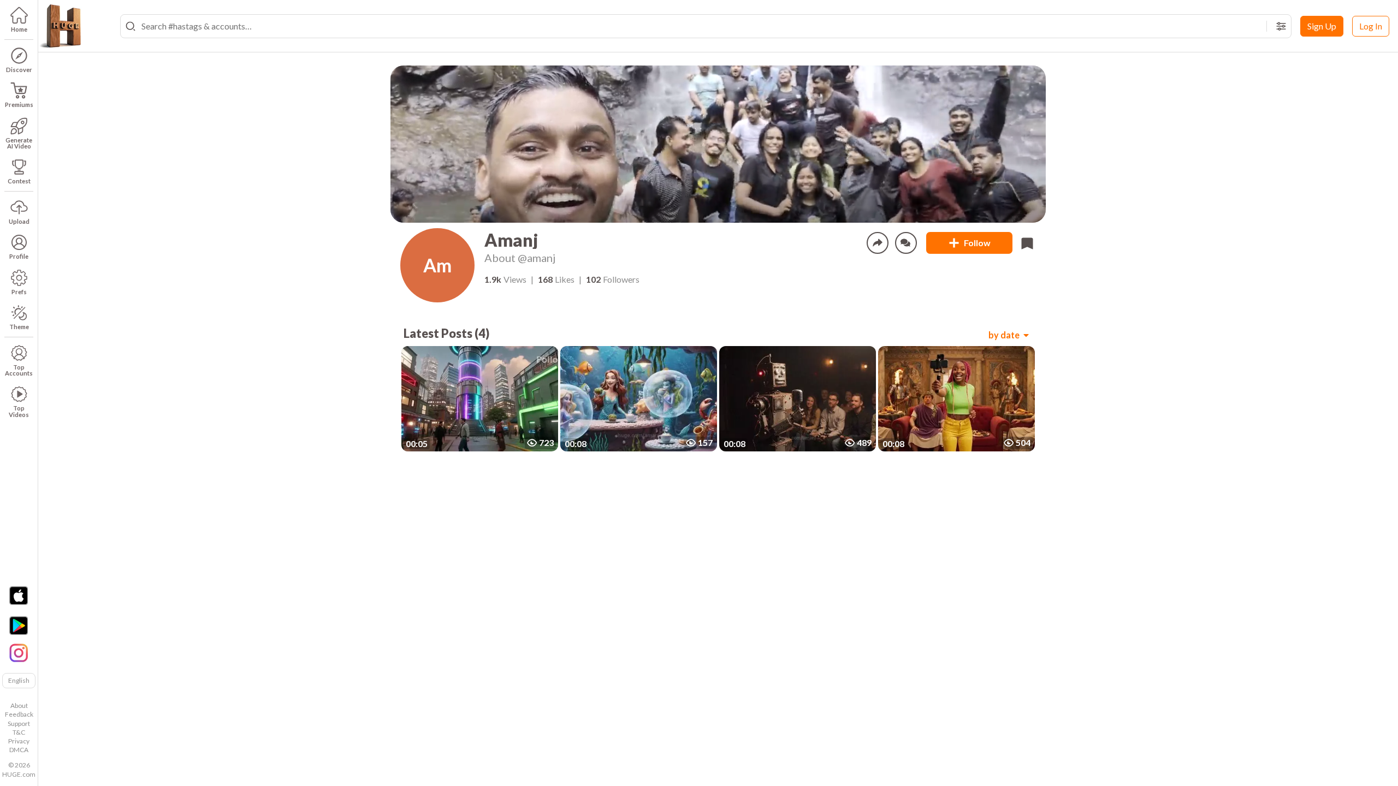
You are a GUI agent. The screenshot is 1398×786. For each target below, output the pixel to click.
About (19, 705)
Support (19, 723)
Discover (19, 69)
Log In (1370, 26)
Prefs (19, 291)
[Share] (877, 243)
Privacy (18, 741)
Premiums (19, 104)
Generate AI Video (18, 143)
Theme (19, 326)
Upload (19, 221)
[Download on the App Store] (18, 595)
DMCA (18, 750)
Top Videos (19, 411)
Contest (19, 180)
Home (19, 29)
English (18, 680)
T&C (19, 732)
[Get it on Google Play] (18, 625)
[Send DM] (906, 243)
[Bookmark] (1027, 243)
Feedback (19, 714)
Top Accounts (19, 370)
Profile (18, 256)
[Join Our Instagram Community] (18, 651)
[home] (60, 26)
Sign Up (1321, 26)
